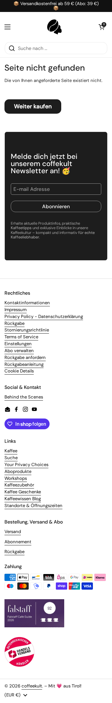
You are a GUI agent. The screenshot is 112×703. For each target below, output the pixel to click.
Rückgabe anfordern (25, 357)
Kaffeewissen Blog (22, 499)
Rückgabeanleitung (24, 364)
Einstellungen (18, 344)
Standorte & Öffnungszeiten (33, 506)
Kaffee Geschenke (22, 492)
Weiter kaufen (33, 106)
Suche (11, 458)
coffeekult (32, 686)
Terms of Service (21, 337)
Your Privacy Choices (26, 465)
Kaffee (10, 451)
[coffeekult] (54, 27)
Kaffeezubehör (19, 485)
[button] (102, 27)
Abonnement (17, 542)
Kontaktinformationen (27, 303)
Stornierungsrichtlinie (26, 330)
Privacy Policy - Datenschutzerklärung (43, 316)
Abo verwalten (19, 351)
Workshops (15, 478)
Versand (12, 532)
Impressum (15, 310)
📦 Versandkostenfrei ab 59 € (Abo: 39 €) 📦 (56, 5)
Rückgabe (14, 323)
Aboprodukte (17, 471)
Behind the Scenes (23, 397)
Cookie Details (19, 371)
